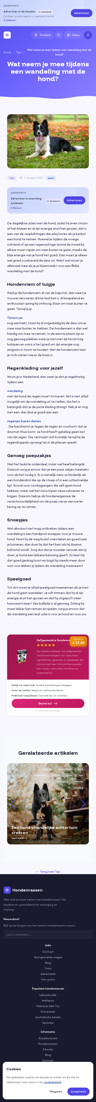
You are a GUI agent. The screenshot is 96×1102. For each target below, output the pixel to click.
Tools (48, 968)
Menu (75, 35)
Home (7, 52)
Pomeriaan (48, 1011)
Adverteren (81, 13)
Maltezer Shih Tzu (48, 1006)
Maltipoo (48, 1000)
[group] (48, 803)
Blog (48, 963)
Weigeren (56, 1091)
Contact (48, 952)
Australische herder (48, 1017)
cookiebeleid (52, 1082)
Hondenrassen (48, 1038)
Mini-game (48, 979)
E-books (48, 1049)
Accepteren (78, 1091)
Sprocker (48, 1023)
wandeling (15, 390)
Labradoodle (48, 995)
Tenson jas (15, 317)
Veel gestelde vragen (48, 957)
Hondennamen (48, 1044)
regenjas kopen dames (24, 421)
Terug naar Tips (50, 871)
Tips (18, 52)
